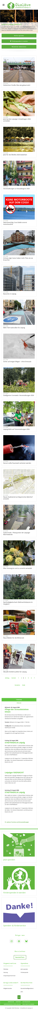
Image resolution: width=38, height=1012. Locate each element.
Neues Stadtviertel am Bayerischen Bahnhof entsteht (18, 498)
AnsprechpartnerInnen (9, 975)
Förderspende (24, 972)
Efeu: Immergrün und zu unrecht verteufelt (17, 568)
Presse (19, 703)
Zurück (14, 678)
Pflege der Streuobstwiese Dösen (17, 710)
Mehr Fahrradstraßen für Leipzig (14, 328)
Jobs (22, 991)
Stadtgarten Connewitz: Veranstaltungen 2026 (18, 395)
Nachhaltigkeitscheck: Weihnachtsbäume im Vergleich (18, 603)
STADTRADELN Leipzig (15, 742)
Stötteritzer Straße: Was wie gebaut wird (16, 85)
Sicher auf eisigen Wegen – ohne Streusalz (17, 362)
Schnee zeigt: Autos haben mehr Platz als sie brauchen (18, 259)
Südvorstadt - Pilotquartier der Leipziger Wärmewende (16, 533)
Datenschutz (26, 1001)
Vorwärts (17, 685)
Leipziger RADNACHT (14, 772)
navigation (3, 5)
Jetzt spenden (9, 859)
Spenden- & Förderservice (14, 925)
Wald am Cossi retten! (19, 32)
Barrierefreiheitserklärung (12, 1004)
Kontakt (18, 1001)
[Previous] (4, 21)
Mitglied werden (7, 988)
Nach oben (19, 997)
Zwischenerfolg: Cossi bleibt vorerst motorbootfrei (15, 223)
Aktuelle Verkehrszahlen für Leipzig (15, 672)
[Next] (34, 21)
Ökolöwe (5, 969)
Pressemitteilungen (28, 1004)
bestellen (19, 957)
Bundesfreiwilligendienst (27, 988)
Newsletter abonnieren (19, 46)
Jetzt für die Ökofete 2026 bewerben (15, 155)
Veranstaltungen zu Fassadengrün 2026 (16, 189)
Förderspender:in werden (20, 41)
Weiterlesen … (22, 75)
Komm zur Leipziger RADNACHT (18, 32)
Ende (23, 685)
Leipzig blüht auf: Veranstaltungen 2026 (16, 429)
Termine (19, 699)
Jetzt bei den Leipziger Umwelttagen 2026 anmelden (17, 120)
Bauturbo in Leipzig (9, 294)
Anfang (7, 678)
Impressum (11, 1001)
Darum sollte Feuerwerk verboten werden (17, 463)
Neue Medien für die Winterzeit (13, 638)
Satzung (5, 972)
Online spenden (19, 35)
